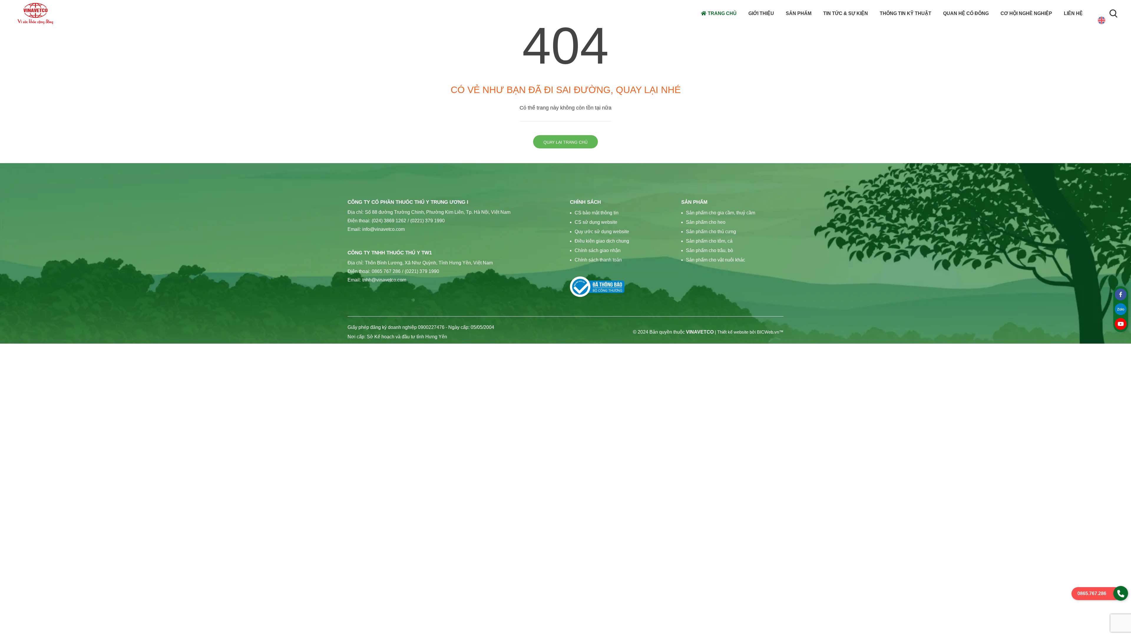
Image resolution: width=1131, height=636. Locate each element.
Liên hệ (1073, 13)
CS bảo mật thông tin (597, 212)
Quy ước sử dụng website (602, 231)
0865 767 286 (386, 271)
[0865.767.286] (1120, 593)
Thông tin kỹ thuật (905, 13)
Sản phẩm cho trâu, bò (709, 250)
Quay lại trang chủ (565, 142)
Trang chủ (722, 13)
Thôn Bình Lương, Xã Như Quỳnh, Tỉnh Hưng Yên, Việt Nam (429, 262)
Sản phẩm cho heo (705, 222)
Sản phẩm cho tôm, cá (709, 241)
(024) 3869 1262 (389, 220)
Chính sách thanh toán (598, 259)
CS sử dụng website (596, 222)
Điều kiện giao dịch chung (602, 241)
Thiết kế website (732, 332)
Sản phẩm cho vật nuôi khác (715, 259)
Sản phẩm (798, 13)
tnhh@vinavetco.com (384, 279)
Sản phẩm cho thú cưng (711, 231)
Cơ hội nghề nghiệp (1026, 13)
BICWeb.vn (768, 332)
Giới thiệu (761, 13)
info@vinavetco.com (383, 229)
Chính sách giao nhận (598, 250)
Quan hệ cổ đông (966, 13)
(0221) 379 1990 (426, 220)
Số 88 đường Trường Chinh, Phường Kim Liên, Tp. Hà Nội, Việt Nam (437, 212)
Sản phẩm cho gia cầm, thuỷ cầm (720, 212)
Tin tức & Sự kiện (845, 13)
